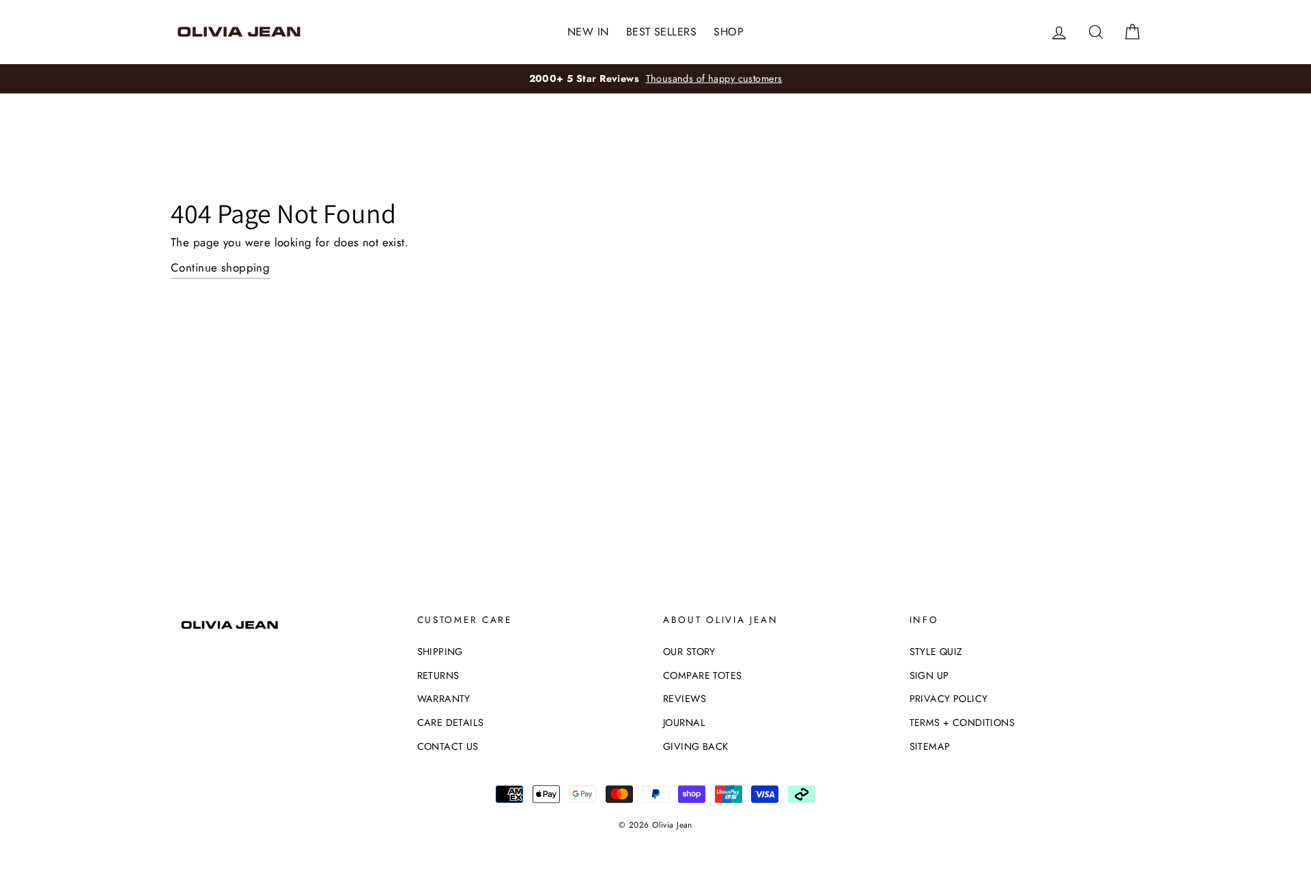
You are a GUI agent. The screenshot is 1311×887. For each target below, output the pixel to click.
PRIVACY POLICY (949, 699)
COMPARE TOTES (702, 675)
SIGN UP (929, 675)
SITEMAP (930, 746)
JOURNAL (684, 722)
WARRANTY (443, 699)
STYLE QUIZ (936, 651)
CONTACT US (448, 746)
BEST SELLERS (661, 32)
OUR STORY (689, 651)
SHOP (729, 32)
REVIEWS (684, 699)
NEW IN (588, 32)
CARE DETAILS (450, 722)
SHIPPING (440, 651)
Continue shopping (220, 267)
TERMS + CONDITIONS (962, 722)
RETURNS (438, 675)
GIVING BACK (696, 746)
